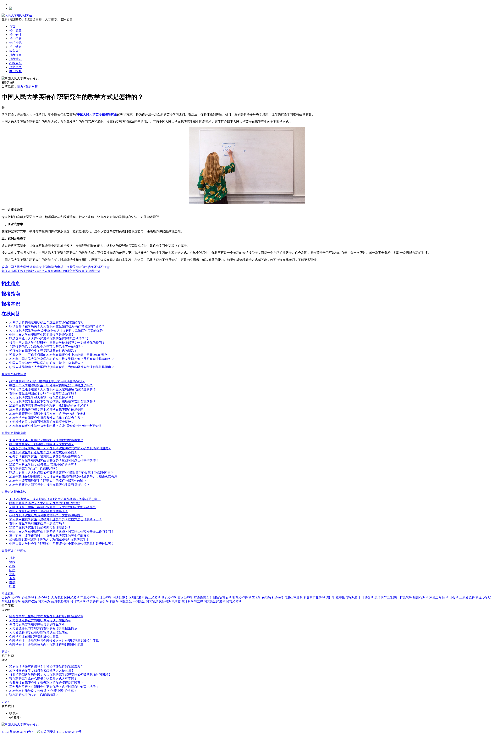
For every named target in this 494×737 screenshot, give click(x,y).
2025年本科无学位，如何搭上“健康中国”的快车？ (43, 464)
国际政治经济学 (214, 601)
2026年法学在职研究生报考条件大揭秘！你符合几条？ (46, 417)
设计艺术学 (78, 601)
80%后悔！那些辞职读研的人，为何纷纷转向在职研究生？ (49, 539)
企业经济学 (104, 597)
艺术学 (256, 597)
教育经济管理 (241, 597)
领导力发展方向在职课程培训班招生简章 (37, 624)
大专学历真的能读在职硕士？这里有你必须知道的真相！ (47, 322)
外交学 (16, 601)
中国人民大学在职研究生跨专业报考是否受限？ (41, 334)
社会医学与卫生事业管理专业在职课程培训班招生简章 (46, 616)
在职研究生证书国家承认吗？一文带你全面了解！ (43, 393)
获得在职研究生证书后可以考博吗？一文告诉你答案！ (46, 515)
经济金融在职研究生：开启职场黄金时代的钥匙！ (43, 350)
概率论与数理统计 (348, 597)
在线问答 (15, 63)
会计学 (104, 601)
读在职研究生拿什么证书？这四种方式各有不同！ (43, 452)
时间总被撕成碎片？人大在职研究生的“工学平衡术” (44, 503)
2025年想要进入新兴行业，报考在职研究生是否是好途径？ (49, 484)
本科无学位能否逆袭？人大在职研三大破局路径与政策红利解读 (52, 389)
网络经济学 (120, 597)
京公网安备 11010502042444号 (60, 731)
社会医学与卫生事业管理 (289, 597)
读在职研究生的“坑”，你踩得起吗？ (33, 468)
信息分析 (92, 601)
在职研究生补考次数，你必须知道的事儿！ (38, 511)
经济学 (16, 597)
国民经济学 (72, 597)
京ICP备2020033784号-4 (18, 731)
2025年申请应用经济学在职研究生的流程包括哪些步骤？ (47, 480)
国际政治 (126, 601)
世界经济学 (169, 597)
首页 (12, 26)
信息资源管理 (60, 601)
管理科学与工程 (192, 601)
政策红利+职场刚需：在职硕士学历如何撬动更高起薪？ (47, 381)
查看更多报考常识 (14, 492)
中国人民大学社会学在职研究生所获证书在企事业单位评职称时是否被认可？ (61, 543)
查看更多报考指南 (14, 433)
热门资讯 (15, 42)
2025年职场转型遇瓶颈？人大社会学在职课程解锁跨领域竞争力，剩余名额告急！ (64, 476)
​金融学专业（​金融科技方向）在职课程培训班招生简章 (46, 644)
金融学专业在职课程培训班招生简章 (34, 636)
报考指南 (15, 55)
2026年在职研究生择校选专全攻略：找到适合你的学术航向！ (51, 405)
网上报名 (15, 71)
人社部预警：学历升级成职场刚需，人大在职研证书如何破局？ (52, 507)
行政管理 (406, 597)
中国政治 (139, 601)
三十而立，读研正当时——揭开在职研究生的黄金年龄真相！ (51, 535)
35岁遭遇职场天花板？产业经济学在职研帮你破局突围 (46, 409)
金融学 (6, 597)
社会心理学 (42, 597)
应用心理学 (420, 597)
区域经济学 (136, 597)
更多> (5, 651)
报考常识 (15, 59)
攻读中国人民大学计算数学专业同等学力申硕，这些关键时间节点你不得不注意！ (57, 267)
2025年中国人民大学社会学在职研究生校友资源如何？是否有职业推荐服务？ (61, 358)
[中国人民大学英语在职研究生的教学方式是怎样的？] (247, 203)
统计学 (330, 597)
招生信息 (15, 38)
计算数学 (367, 597)
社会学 (453, 597)
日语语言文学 (222, 597)
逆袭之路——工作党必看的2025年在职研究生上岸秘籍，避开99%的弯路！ (60, 354)
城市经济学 (234, 601)
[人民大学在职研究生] (17, 15)
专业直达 (8, 593)
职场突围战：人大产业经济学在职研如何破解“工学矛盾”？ (49, 338)
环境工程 (435, 597)
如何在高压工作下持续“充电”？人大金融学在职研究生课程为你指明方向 (51, 271)
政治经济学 (153, 597)
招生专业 (15, 34)
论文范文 (15, 67)
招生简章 (15, 30)
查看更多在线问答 (14, 550)
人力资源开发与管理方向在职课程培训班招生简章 (43, 628)
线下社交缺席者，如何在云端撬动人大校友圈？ (41, 444)
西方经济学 (185, 597)
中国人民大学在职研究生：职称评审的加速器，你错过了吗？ (51, 385)
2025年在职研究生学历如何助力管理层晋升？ (40, 527)
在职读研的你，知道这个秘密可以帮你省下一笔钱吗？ (46, 346)
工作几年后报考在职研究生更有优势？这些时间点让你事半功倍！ (54, 460)
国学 (445, 597)
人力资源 (57, 597)
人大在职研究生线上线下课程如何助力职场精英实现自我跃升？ (52, 401)
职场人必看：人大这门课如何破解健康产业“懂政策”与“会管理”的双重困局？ (61, 472)
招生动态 (15, 46)
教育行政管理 (315, 597)
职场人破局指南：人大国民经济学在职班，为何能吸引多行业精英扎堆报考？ (61, 367)
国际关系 (44, 601)
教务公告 (15, 51)
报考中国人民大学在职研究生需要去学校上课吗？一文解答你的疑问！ (57, 342)
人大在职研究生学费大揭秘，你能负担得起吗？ (41, 397)
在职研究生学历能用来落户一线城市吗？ (37, 523)
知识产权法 (29, 601)
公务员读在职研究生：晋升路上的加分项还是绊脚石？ (46, 456)
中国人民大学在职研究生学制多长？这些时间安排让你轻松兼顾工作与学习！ (61, 531)
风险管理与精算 (170, 601)
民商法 (266, 597)
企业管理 (28, 597)
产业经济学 (88, 597)
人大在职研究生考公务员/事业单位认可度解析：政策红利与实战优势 (56, 330)
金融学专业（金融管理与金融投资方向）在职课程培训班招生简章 (54, 640)
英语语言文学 (203, 597)
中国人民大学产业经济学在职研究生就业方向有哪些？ (46, 363)
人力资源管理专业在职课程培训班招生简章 (38, 632)
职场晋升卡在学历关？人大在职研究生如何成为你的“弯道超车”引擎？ (57, 326)
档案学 (114, 601)
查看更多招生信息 (14, 374)
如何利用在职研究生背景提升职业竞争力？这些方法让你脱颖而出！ (55, 519)
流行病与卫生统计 (386, 597)
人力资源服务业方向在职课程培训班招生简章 (40, 620)
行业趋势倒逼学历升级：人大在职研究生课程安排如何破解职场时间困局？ (60, 448)
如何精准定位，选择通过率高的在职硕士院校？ (41, 421)
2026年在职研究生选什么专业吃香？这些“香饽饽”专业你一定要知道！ (57, 425)
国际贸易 (152, 601)
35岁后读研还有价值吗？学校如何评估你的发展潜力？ (46, 440)
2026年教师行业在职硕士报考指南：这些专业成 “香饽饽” (48, 413)
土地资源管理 (468, 597)
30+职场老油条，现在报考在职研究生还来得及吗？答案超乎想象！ (55, 499)
